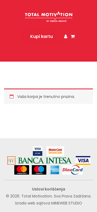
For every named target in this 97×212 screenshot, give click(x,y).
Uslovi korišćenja (48, 189)
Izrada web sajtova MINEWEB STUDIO (48, 203)
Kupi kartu (41, 36)
